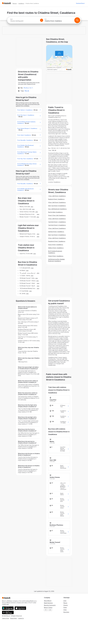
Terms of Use (5, 618)
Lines (64, 600)
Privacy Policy (13, 618)
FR (45, 610)
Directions (66, 612)
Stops (65, 607)
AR (50, 610)
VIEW (32, 206)
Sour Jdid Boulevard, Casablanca (57, 209)
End (45, 19)
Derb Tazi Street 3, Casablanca (57, 235)
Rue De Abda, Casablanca (55, 212)
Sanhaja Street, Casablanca (56, 231)
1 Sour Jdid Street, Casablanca (56, 196)
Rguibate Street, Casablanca (56, 199)
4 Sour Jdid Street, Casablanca (56, 202)
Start (11, 19)
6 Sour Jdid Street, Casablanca (56, 238)
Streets (65, 605)
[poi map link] (59, 58)
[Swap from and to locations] (41, 20)
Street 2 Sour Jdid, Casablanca (56, 215)
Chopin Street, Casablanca (55, 256)
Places (65, 603)
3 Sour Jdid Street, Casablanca (56, 228)
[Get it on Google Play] (8, 608)
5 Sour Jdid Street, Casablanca (56, 218)
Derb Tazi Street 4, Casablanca (57, 205)
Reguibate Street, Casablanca (56, 241)
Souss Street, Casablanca (55, 244)
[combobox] (24, 21)
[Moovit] (6, 3)
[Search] (77, 20)
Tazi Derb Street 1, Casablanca (57, 222)
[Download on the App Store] (20, 608)
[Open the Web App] (8, 612)
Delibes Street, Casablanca (55, 248)
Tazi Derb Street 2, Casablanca (57, 225)
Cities (65, 609)
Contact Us (21, 618)
